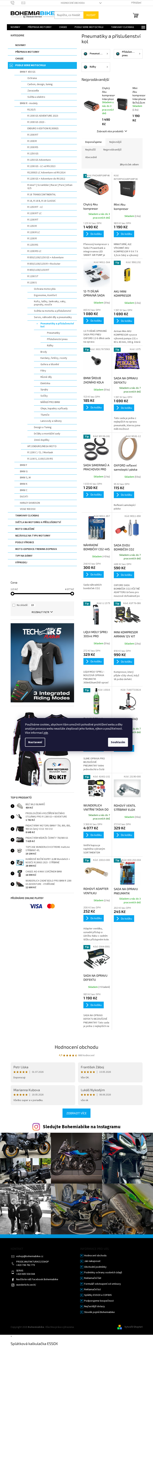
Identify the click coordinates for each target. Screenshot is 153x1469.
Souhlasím (118, 742)
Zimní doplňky (41, 440)
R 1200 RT (32, 220)
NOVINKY (20, 45)
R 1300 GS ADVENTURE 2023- (43, 116)
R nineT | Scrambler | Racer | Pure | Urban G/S (49, 186)
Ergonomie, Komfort (45, 295)
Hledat (91, 15)
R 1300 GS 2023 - (36, 122)
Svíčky (44, 396)
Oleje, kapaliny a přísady (54, 408)
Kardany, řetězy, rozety (53, 358)
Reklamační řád (92, 1278)
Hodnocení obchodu (73, 3)
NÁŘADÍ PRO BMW (50, 402)
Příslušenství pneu (57, 339)
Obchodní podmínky (95, 1267)
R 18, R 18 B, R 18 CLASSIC (41, 201)
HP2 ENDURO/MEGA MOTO (42, 446)
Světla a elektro (36, 97)
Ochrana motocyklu (45, 289)
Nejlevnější (115, 142)
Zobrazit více (76, 1113)
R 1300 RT (32, 135)
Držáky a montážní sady (47, 434)
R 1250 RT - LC (35, 207)
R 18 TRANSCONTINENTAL (41, 194)
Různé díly (46, 377)
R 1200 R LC (33, 232)
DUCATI (24, 496)
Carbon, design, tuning (40, 84)
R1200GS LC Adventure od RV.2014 (46, 172)
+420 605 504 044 (25, 1274)
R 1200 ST (32, 276)
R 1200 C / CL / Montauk (40, 452)
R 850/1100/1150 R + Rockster (43, 264)
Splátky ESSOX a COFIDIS (98, 1295)
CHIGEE (19, 59)
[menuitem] (15, 27)
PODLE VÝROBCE (24, 542)
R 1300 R (32, 141)
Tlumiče (44, 415)
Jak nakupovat (92, 1261)
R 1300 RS (32, 147)
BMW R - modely (29, 103)
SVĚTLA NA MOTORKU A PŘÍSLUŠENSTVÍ (38, 522)
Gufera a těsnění (49, 364)
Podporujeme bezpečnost (99, 1301)
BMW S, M (25, 477)
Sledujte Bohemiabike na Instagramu (82, 1126)
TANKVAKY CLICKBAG (27, 515)
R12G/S (31, 110)
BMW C (23, 490)
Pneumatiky (53, 333)
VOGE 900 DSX (27, 509)
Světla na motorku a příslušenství (52, 311)
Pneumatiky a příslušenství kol (57, 325)
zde (45, 733)
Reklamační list (92, 1289)
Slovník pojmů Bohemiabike (99, 1312)
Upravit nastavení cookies (89, 1327)
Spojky (44, 389)
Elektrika (45, 383)
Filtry (43, 371)
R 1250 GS (32, 153)
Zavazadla (33, 91)
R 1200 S (32, 283)
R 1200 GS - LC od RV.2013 (41, 166)
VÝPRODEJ (21, 562)
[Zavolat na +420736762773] (16, 2)
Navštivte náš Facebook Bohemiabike (37, 1279)
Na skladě (25, 605)
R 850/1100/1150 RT (38, 270)
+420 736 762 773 (25, 1265)
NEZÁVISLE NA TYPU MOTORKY (32, 536)
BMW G (24, 471)
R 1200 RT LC (34, 213)
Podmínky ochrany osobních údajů (103, 1272)
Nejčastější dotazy (94, 1306)
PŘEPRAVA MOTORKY (27, 52)
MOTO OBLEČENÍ (24, 529)
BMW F (23, 465)
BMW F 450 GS (27, 72)
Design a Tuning (42, 427)
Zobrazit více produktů (110, 131)
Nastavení (35, 742)
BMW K (23, 484)
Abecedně (91, 157)
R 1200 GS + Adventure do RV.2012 (46, 179)
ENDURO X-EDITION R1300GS (43, 128)
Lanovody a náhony (51, 421)
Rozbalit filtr (40, 612)
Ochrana (32, 78)
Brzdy (43, 352)
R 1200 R (32, 238)
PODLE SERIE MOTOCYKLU (30, 65)
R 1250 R (32, 226)
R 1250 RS (32, 245)
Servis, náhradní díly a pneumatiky (53, 317)
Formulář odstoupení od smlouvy (102, 1284)
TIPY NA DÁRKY (23, 556)
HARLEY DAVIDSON (30, 503)
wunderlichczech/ (26, 1285)
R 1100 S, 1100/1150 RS (40, 459)
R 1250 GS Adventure (39, 160)
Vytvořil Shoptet (133, 1327)
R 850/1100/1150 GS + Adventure (45, 257)
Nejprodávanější (112, 150)
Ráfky (50, 345)
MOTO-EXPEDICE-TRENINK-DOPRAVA (36, 549)
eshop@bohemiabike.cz (29, 1256)
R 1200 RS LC (34, 251)
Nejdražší (90, 150)
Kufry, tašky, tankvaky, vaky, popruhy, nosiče (50, 303)
